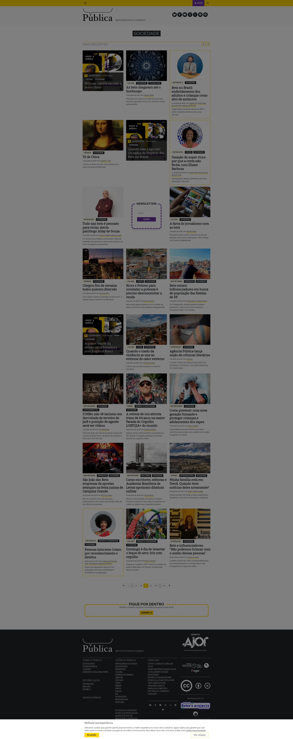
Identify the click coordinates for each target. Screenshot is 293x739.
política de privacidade (195, 730)
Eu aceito (91, 735)
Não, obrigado (200, 735)
